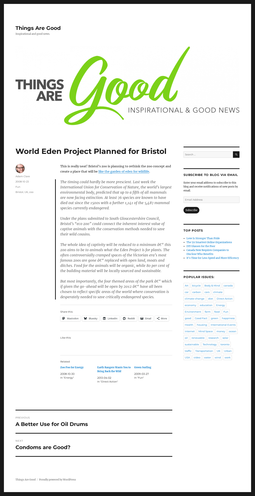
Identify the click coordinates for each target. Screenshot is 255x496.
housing (202, 324)
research (213, 337)
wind (218, 357)
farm (208, 311)
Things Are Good (38, 28)
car (187, 292)
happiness (228, 318)
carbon (196, 292)
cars (207, 292)
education (206, 305)
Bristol (19, 191)
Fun (17, 186)
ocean (232, 331)
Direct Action (225, 298)
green (214, 318)
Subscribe (191, 210)
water (207, 357)
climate (218, 292)
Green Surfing (142, 367)
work (228, 357)
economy (190, 305)
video (197, 357)
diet (210, 298)
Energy (220, 305)
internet (190, 331)
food (217, 311)
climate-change (194, 298)
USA (187, 357)
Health (189, 324)
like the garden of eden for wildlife (123, 171)
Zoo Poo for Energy (71, 367)
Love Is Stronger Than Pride (203, 238)
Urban (228, 350)
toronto (224, 344)
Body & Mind (212, 285)
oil (186, 337)
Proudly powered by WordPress (57, 479)
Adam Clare (22, 176)
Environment (193, 311)
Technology (210, 344)
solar (225, 337)
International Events (223, 324)
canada (228, 285)
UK (26, 191)
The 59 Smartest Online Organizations (209, 242)
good (188, 318)
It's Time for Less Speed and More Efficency (212, 258)
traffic (188, 350)
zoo (31, 191)
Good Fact (201, 318)
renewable (198, 337)
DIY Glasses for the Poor (200, 246)
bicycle (196, 285)
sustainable (192, 344)
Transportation (204, 350)
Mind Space (205, 331)
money (221, 331)
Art (186, 285)
